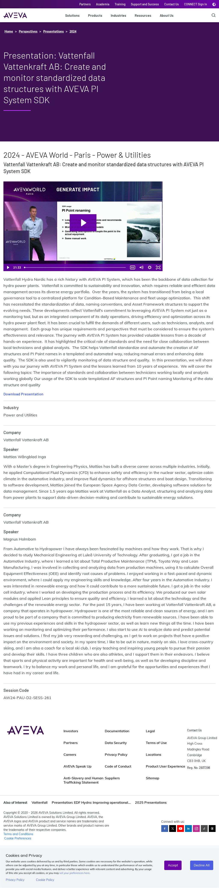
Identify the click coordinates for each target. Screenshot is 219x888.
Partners (85, 4)
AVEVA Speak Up (78, 766)
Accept (173, 865)
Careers (70, 754)
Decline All (202, 865)
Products (95, 15)
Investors (71, 731)
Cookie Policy (45, 880)
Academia (102, 4)
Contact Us (171, 4)
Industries (118, 15)
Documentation (117, 731)
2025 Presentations (151, 802)
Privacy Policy (15, 880)
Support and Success (145, 4)
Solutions (72, 15)
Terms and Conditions (18, 834)
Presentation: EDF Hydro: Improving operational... (91, 802)
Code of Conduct (118, 766)
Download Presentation (23, 394)
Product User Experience (165, 766)
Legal (150, 731)
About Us (166, 15)
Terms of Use (156, 743)
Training (120, 4)
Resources (143, 15)
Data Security (116, 743)
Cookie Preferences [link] (17, 838)
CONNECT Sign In (195, 4)
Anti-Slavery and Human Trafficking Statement (83, 780)
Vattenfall (39, 802)
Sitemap (152, 778)
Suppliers (112, 778)
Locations (153, 754)
